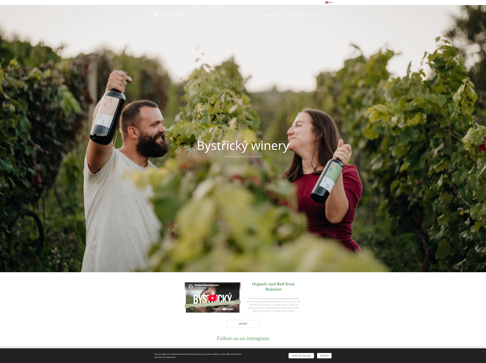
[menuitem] (268, 15)
